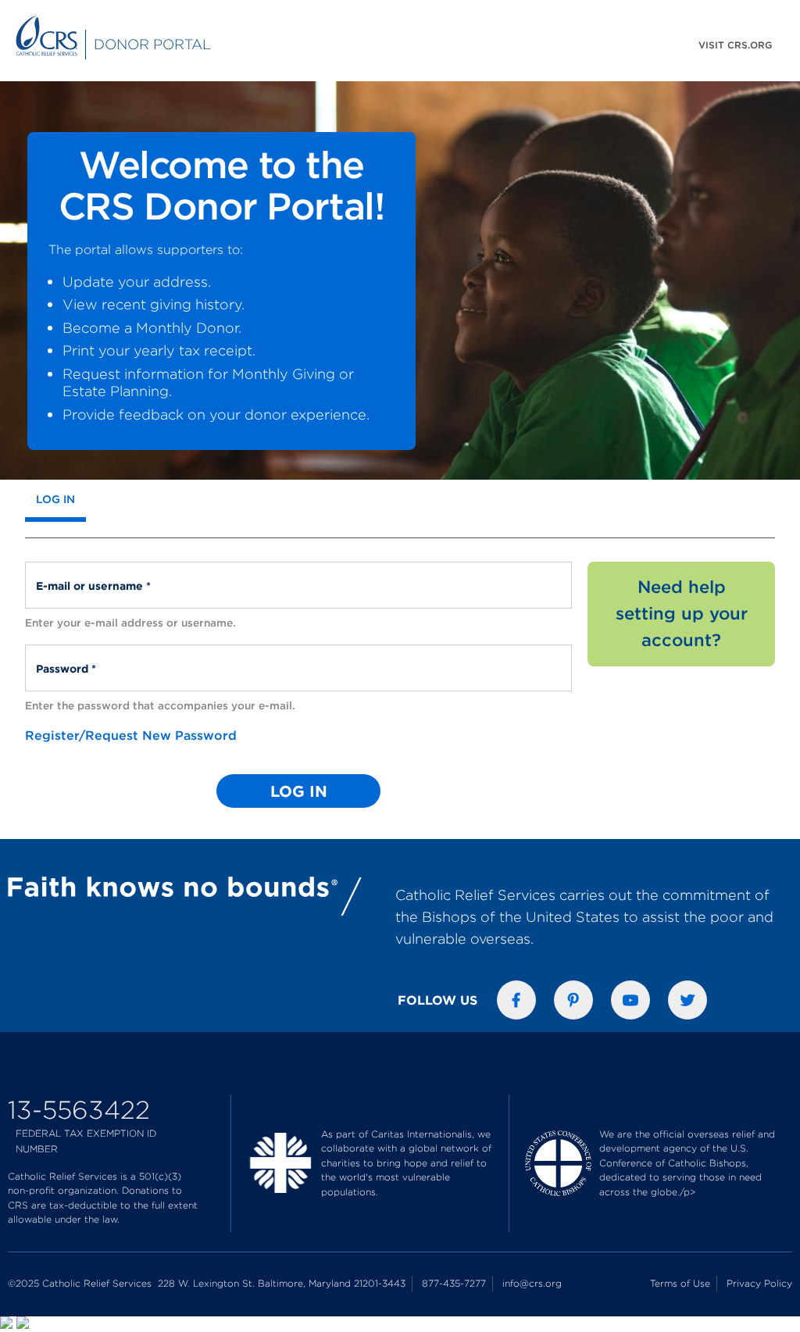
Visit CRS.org (735, 45)
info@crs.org (532, 1283)
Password (65, 661)
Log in (61, 499)
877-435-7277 (454, 1283)
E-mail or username (92, 578)
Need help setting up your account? (682, 613)
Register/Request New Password (131, 735)
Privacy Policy (759, 1283)
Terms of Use (680, 1283)
